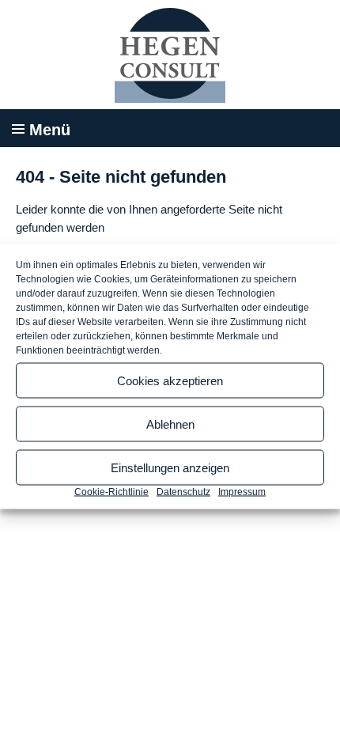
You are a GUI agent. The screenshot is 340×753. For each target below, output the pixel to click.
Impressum (242, 492)
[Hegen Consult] (170, 55)
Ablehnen (170, 423)
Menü (49, 129)
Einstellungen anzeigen (170, 467)
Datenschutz (183, 492)
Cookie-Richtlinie (111, 492)
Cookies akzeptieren (170, 380)
